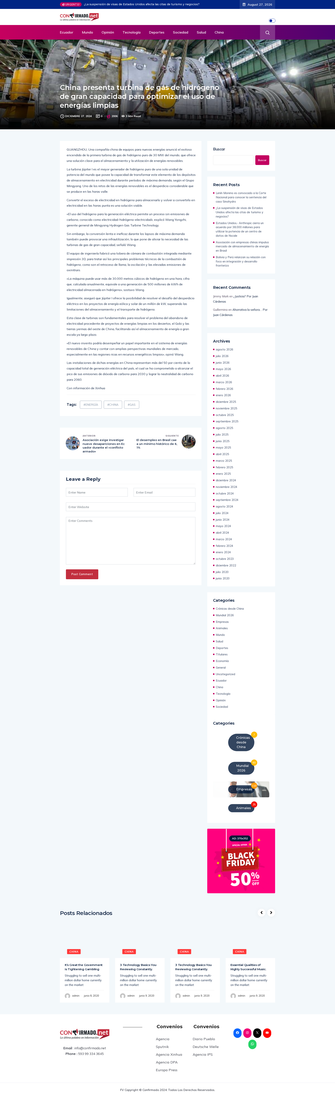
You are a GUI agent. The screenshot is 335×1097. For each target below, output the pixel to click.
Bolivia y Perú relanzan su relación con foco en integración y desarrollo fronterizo (241, 268)
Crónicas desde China (230, 615)
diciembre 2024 (226, 487)
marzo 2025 (224, 468)
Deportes (156, 39)
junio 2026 (223, 369)
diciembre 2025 (226, 409)
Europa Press (166, 1077)
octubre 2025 (225, 422)
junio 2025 (223, 448)
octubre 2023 (225, 566)
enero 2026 (223, 402)
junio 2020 (223, 585)
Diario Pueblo (204, 1046)
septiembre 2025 (227, 428)
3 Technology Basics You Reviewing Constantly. (138, 974)
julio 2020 (222, 579)
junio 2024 (223, 526)
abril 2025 (222, 461)
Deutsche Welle (206, 1053)
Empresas (222, 629)
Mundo (87, 39)
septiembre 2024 (227, 507)
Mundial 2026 (225, 622)
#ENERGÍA (91, 411)
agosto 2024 (224, 513)
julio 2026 (222, 363)
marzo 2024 (224, 546)
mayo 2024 (223, 533)
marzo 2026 (224, 389)
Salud (201, 39)
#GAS (132, 411)
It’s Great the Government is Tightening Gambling (84, 974)
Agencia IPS (203, 1061)
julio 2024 (222, 520)
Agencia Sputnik (162, 1050)
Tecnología (132, 39)
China (219, 39)
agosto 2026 (224, 356)
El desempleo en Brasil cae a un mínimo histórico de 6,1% (156, 450)
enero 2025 (223, 480)
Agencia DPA (167, 1069)
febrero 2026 (224, 396)
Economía (222, 668)
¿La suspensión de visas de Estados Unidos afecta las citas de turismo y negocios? (239, 219)
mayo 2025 (223, 454)
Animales (222, 635)
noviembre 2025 (226, 415)
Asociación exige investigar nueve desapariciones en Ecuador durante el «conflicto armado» (104, 452)
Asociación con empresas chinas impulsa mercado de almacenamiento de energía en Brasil (242, 253)
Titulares (222, 661)
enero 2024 (223, 559)
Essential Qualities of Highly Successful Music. (248, 974)
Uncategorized (225, 681)
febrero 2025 (224, 474)
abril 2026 (222, 382)
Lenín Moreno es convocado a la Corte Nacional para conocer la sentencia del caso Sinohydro (241, 204)
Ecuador (66, 39)
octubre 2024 (225, 500)
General (221, 674)
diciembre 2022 (226, 572)
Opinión (108, 39)
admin (75, 1002)
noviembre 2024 (226, 494)
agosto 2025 (224, 435)
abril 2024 (222, 539)
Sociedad (180, 39)
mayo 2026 (223, 376)
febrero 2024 (224, 553)
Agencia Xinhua (169, 1061)
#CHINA (112, 411)
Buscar (219, 156)
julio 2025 (222, 441)
